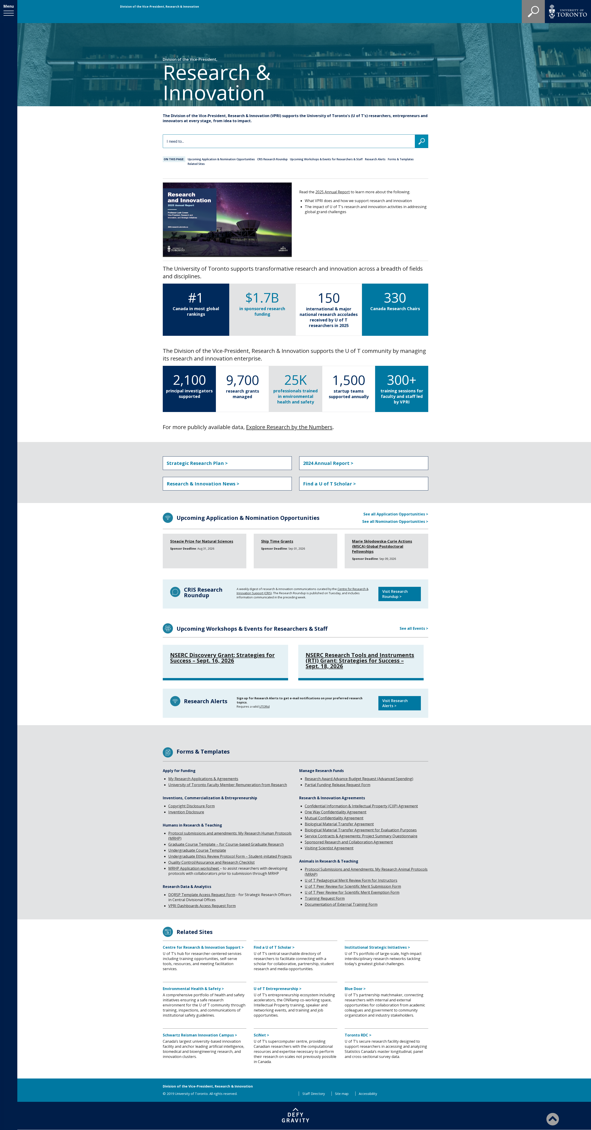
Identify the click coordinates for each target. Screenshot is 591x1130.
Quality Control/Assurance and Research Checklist (211, 862)
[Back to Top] (552, 1119)
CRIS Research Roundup (272, 159)
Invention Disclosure (186, 812)
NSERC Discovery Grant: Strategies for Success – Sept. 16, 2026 (222, 657)
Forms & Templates (401, 159)
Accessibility (368, 1093)
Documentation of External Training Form (341, 904)
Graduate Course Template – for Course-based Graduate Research (226, 844)
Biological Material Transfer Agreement (339, 824)
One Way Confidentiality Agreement (335, 812)
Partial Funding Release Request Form (337, 784)
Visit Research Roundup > (395, 594)
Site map (342, 1093)
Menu (8, 6)
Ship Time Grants (277, 541)
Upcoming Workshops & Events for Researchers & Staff (326, 159)
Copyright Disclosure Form (191, 806)
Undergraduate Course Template (197, 850)
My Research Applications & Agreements (203, 778)
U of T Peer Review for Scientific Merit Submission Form (353, 886)
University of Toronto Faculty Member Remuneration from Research (227, 784)
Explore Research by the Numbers (289, 427)
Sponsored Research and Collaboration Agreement (349, 842)
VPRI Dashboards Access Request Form (202, 905)
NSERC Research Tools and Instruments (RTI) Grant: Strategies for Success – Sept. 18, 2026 (360, 660)
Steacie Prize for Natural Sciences (201, 541)
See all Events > (414, 628)
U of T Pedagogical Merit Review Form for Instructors (351, 880)
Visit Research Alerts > (395, 703)
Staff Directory (313, 1093)
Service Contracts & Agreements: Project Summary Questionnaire (361, 836)
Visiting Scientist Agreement (329, 848)
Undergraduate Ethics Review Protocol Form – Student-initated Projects (230, 856)
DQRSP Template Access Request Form (201, 894)
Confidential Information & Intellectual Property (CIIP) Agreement (361, 806)
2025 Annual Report (332, 191)
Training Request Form (325, 898)
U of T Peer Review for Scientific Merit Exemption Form (352, 892)
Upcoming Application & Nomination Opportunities (221, 159)
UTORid (264, 706)
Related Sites (196, 164)
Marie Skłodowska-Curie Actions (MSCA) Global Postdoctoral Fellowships (382, 546)
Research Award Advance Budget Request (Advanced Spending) (359, 778)
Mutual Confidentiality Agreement (334, 818)
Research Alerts (375, 159)
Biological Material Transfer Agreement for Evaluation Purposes (361, 830)
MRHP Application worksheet (194, 868)
